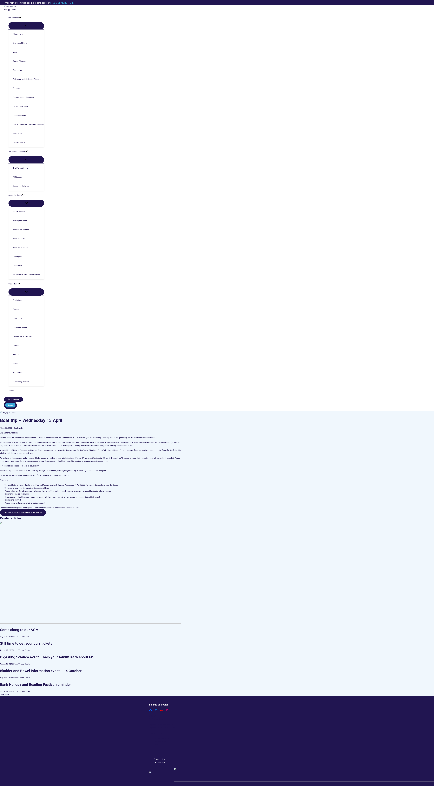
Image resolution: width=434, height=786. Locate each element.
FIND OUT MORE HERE (62, 2)
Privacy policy (159, 759)
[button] (20, 17)
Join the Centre (160, 742)
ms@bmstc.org (70, 471)
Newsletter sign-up (161, 739)
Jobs (156, 745)
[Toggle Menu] (26, 25)
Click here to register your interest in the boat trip (23, 512)
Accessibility (160, 762)
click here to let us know (29, 466)
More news (4, 694)
